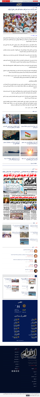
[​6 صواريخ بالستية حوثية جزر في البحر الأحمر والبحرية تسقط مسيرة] (6, 228)
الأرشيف (11, 1)
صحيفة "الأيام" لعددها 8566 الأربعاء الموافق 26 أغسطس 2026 (24, 279)
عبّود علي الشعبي (31, 265)
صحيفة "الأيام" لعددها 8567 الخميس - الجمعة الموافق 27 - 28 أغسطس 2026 (20, 172)
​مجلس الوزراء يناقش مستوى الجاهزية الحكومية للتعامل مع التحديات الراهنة (16, 233)
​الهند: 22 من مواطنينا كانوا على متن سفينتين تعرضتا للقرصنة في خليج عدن (29, 143)
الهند (34, 107)
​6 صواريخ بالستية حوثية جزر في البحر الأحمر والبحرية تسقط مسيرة (16, 226)
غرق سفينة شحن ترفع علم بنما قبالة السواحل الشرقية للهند (29, 127)
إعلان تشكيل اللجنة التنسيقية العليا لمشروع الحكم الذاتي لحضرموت (8, 279)
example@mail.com (33, 365)
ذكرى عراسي (31, 270)
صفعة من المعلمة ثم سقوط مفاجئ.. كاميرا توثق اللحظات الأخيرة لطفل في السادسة (11, 127)
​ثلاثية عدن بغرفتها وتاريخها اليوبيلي (25, 287)
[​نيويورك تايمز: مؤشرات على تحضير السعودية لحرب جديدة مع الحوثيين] (24, 228)
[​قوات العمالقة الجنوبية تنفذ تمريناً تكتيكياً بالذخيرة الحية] (24, 235)
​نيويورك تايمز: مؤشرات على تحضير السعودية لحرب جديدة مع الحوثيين (34, 226)
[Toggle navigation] (38, 4)
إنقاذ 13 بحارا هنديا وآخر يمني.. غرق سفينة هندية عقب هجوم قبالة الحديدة (29, 159)
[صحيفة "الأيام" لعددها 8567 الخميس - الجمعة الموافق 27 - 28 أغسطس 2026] (20, 196)
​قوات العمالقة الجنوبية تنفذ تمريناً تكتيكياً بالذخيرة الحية (34, 233)
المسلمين (32, 107)
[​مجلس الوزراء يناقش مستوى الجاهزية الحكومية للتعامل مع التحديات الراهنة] (6, 235)
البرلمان (26, 107)
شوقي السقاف (31, 260)
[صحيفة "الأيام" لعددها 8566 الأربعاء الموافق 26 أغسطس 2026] (32, 281)
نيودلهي (29, 107)
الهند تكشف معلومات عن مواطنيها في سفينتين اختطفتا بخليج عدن (11, 143)
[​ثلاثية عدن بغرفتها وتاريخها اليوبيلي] (32, 288)
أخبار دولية (34, 7)
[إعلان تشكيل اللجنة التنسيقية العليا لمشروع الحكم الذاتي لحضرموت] (15, 280)
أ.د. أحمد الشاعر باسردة (30, 255)
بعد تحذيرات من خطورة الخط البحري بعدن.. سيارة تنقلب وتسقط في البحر (34, 239)
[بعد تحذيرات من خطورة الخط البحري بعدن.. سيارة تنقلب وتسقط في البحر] (24, 241)
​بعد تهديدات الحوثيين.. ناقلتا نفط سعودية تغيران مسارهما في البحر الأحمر (12, 159)
